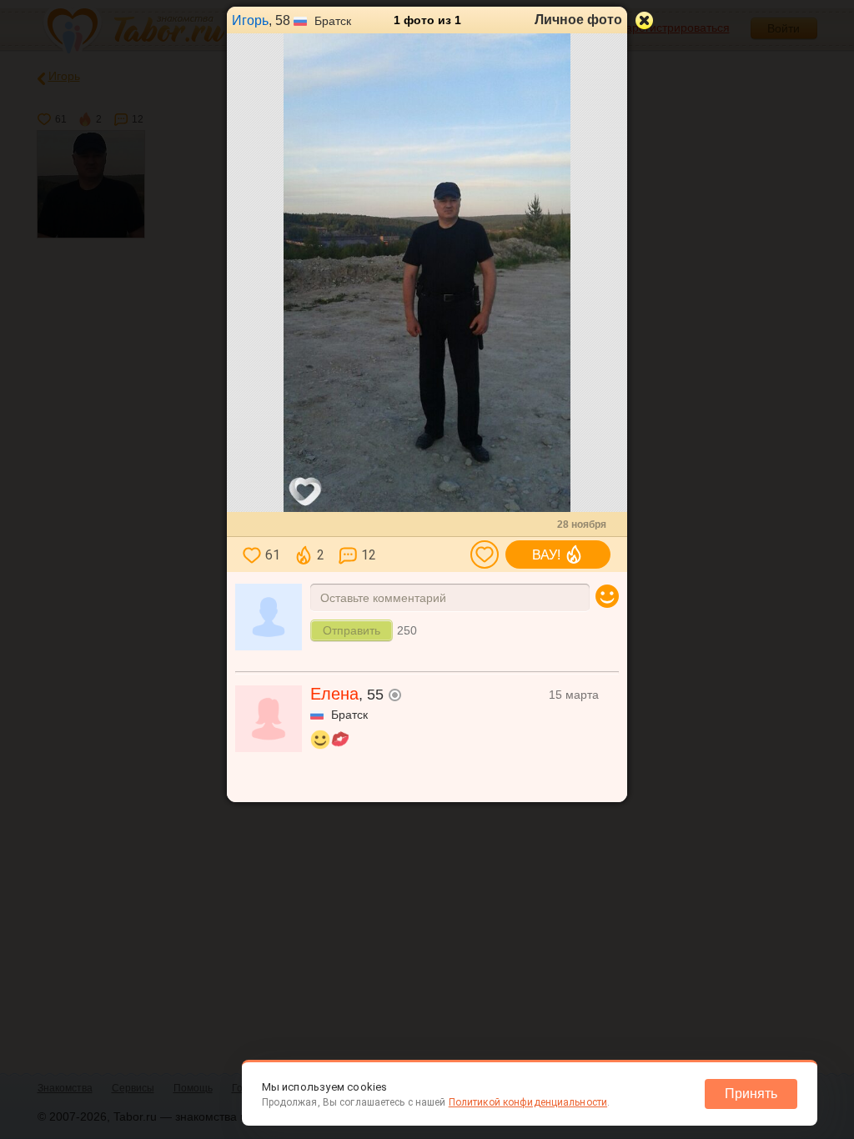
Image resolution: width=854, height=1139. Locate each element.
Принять (751, 1093)
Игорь (250, 20)
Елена (334, 693)
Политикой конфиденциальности (528, 1102)
